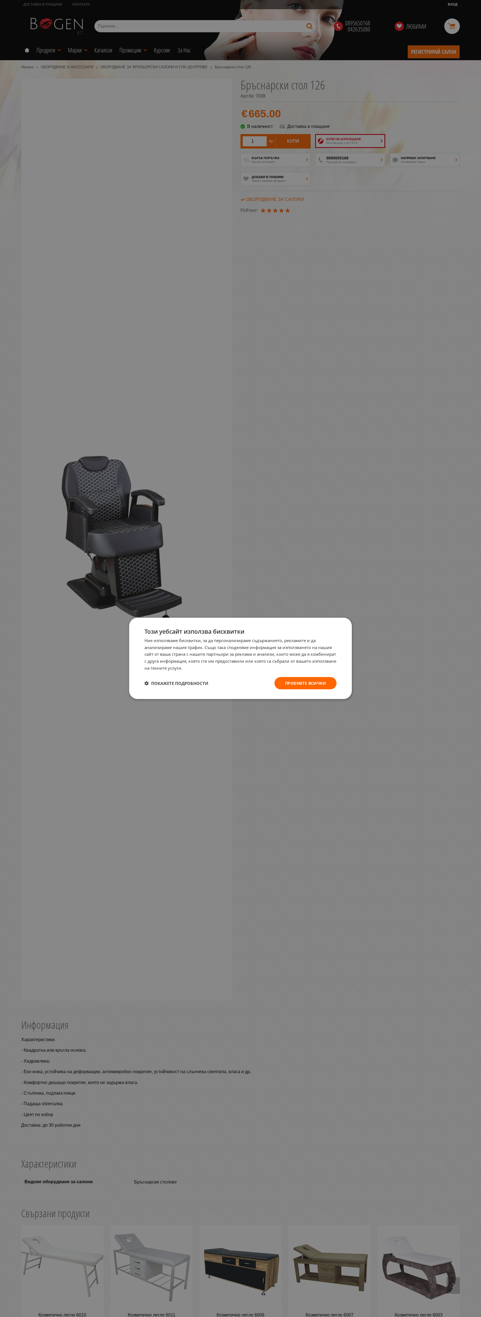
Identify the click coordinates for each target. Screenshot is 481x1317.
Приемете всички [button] (305, 683)
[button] (176, 683)
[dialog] (240, 658)
